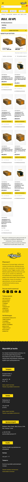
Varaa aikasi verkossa (8, 471)
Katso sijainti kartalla (8, 385)
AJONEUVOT (5, 308)
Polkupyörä (9, 14)
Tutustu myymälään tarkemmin (11, 386)
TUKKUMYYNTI (6, 306)
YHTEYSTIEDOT (6, 300)
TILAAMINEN (5, 321)
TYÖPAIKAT (5, 303)
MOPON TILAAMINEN (7, 324)
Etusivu (3, 14)
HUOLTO (4, 305)
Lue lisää (3, 228)
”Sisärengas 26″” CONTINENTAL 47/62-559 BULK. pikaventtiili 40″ (7, 78)
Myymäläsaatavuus (7, 89)
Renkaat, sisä (16, 14)
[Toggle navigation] (3, 3)
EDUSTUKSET (5, 311)
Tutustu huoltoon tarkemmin (10, 469)
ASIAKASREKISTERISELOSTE (9, 317)
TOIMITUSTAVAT (6, 328)
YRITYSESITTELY (6, 298)
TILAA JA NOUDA (6, 322)
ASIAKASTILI (5, 331)
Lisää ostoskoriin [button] (6, 84)
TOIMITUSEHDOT (6, 319)
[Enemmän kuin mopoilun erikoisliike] (22, 3)
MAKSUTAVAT (5, 326)
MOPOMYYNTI (5, 301)
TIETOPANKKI (5, 310)
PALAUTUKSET (5, 329)
